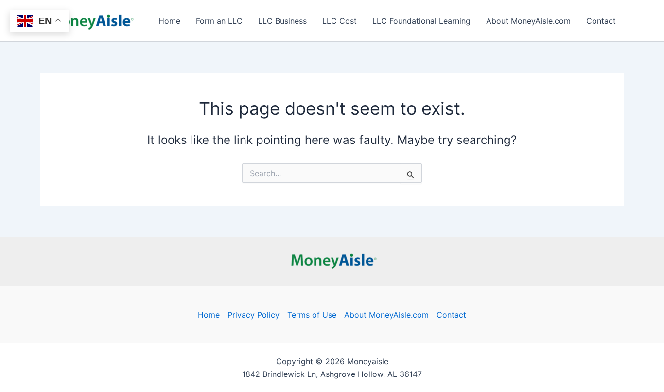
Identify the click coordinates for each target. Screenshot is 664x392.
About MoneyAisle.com (528, 21)
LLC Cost (339, 21)
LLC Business (282, 21)
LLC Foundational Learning (421, 21)
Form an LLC (219, 21)
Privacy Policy (253, 315)
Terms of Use (311, 315)
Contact (601, 21)
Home (169, 21)
